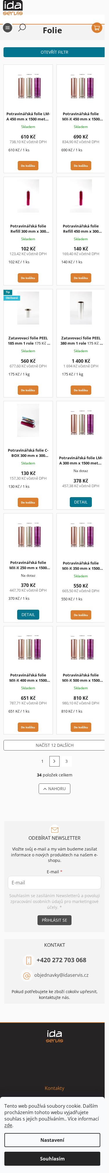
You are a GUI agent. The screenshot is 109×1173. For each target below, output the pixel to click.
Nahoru (57, 788)
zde (8, 1125)
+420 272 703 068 (61, 960)
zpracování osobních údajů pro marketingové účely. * (54, 904)
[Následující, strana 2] (54, 761)
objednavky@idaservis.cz (61, 975)
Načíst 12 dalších (55, 745)
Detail (80, 502)
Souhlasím (52, 1159)
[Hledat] (22, 27)
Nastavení (52, 1140)
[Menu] (7, 27)
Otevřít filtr (54, 52)
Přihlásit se (54, 920)
